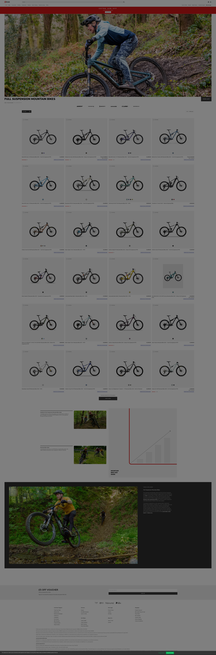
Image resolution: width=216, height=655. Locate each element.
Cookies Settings (161, 652)
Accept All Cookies (170, 652)
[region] (108, 653)
